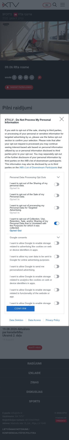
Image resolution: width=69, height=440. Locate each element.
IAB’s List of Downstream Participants (38, 167)
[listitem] (34, 177)
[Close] (63, 120)
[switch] (56, 184)
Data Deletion (16, 320)
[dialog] (34, 220)
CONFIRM (20, 308)
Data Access (34, 320)
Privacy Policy (53, 320)
